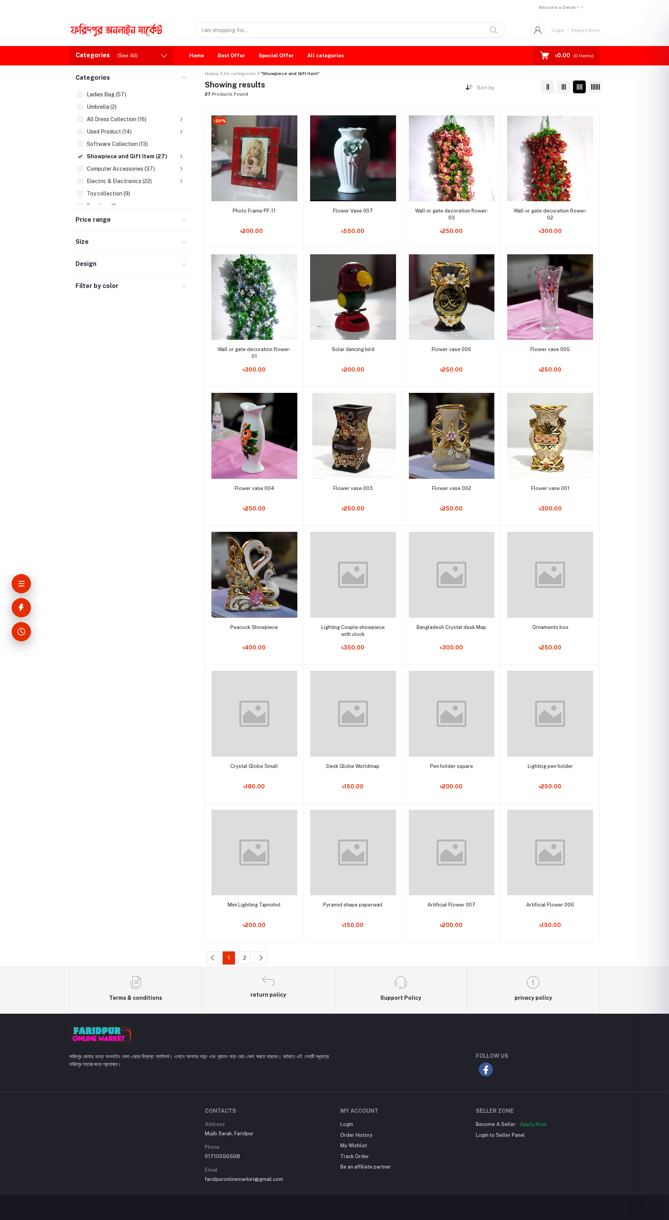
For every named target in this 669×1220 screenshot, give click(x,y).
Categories (92, 77)
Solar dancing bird (353, 349)
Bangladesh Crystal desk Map (451, 627)
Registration (585, 30)
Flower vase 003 (353, 488)
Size (82, 241)
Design (85, 263)
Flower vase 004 (254, 488)
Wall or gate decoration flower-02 (550, 214)
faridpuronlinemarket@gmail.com (244, 1179)
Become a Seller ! (558, 7)
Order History (356, 1135)
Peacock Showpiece (254, 627)
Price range (93, 219)
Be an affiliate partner (365, 1167)
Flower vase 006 (451, 349)
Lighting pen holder (550, 766)
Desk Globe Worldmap (352, 766)
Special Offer (276, 55)
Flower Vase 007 (353, 211)
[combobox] (506, 88)
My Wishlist (353, 1145)
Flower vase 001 (550, 488)
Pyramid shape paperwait (353, 905)
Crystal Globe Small (254, 766)
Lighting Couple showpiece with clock (353, 630)
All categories (325, 55)
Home (196, 55)
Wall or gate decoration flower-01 (254, 352)
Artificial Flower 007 (451, 905)
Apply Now (533, 1124)
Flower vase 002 (451, 488)
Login (558, 30)
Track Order (354, 1156)
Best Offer (231, 55)
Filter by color (96, 286)
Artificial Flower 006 (550, 905)
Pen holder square (451, 766)
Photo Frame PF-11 (254, 211)
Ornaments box (550, 627)
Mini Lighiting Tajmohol (254, 905)
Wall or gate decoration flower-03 (451, 214)
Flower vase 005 (550, 349)
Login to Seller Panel (500, 1135)
